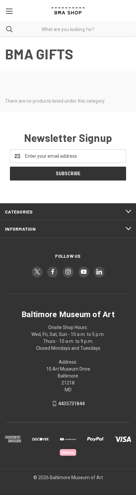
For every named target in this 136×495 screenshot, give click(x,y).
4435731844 (71, 404)
